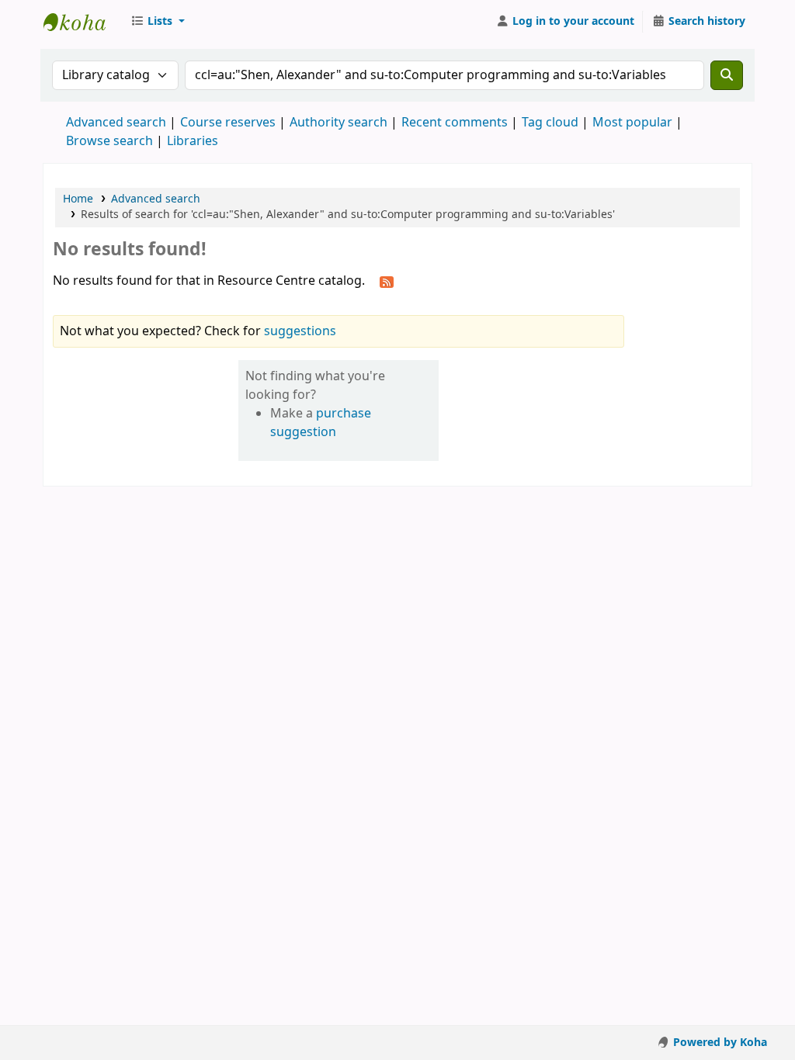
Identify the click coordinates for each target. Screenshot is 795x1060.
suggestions (300, 331)
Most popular (632, 122)
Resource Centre (82, 21)
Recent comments (454, 122)
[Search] (726, 75)
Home (78, 199)
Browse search (109, 141)
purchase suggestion (320, 423)
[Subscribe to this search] (386, 281)
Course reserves (228, 122)
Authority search (338, 122)
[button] (157, 21)
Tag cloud (550, 122)
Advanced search (116, 122)
